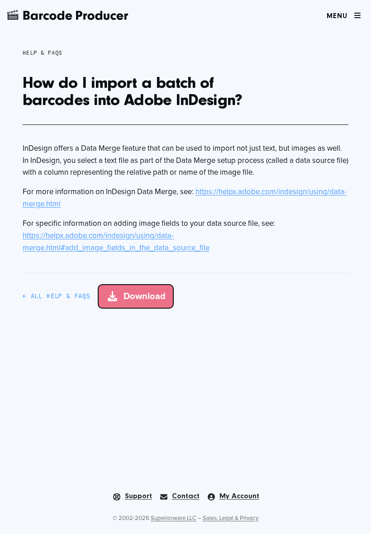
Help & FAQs (42, 53)
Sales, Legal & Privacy (230, 518)
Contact (186, 496)
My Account (239, 496)
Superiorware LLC (173, 518)
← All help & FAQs (56, 296)
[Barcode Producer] (67, 15)
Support (138, 496)
